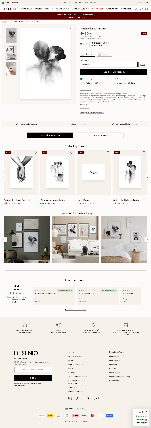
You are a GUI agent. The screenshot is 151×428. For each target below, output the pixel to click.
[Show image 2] (11, 52)
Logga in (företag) (75, 391)
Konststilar (14, 22)
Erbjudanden (97, 9)
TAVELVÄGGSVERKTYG (50, 135)
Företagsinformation (76, 364)
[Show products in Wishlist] (141, 9)
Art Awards (72, 387)
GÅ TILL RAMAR (101, 135)
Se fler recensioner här (75, 310)
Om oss (71, 352)
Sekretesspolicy (19, 385)
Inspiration (126, 9)
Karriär (71, 368)
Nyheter (38, 9)
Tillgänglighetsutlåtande (78, 377)
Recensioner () (97, 45)
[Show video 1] (11, 68)
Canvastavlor (62, 9)
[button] (142, 64)
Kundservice (114, 356)
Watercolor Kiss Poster (30, 22)
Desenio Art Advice (116, 352)
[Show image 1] (11, 35)
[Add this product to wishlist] (72, 29)
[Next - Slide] (147, 177)
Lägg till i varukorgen (114, 72)
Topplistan (26, 9)
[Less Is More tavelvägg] (124, 239)
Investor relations (75, 356)
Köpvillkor (113, 364)
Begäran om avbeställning (119, 377)
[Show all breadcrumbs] (4, 22)
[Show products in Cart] (146, 9)
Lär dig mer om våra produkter (92, 113)
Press (70, 360)
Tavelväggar (112, 9)
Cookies (112, 368)
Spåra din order (115, 360)
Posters (49, 9)
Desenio (82, 421)
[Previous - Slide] (4, 177)
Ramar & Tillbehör (80, 9)
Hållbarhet (72, 373)
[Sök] (136, 9)
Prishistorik (84, 108)
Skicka (33, 378)
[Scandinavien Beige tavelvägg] (75, 239)
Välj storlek (84, 60)
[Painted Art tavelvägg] (27, 239)
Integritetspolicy (115, 373)
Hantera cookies (115, 381)
